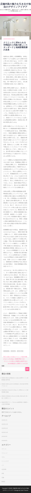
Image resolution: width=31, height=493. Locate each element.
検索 (3, 366)
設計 (22, 351)
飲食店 (3, 481)
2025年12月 (5, 424)
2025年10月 (5, 432)
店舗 (3, 477)
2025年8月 (4, 440)
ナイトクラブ (5, 461)
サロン (3, 457)
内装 (18, 351)
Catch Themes (24, 490)
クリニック (6, 351)
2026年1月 (4, 420)
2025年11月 (5, 428)
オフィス (4, 449)
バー (3, 465)
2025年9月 (4, 436)
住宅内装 (13, 351)
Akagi (13, 39)
